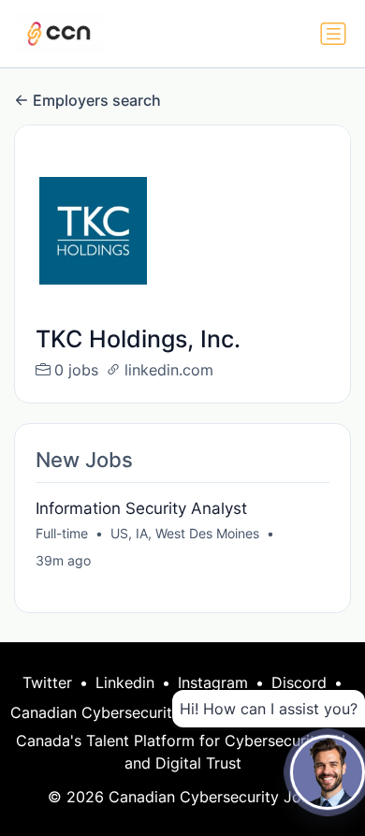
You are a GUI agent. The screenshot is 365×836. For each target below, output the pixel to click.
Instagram (213, 682)
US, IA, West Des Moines (184, 533)
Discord (299, 682)
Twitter (47, 682)
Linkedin (124, 682)
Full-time (62, 533)
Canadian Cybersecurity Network (128, 712)
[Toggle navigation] (333, 33)
